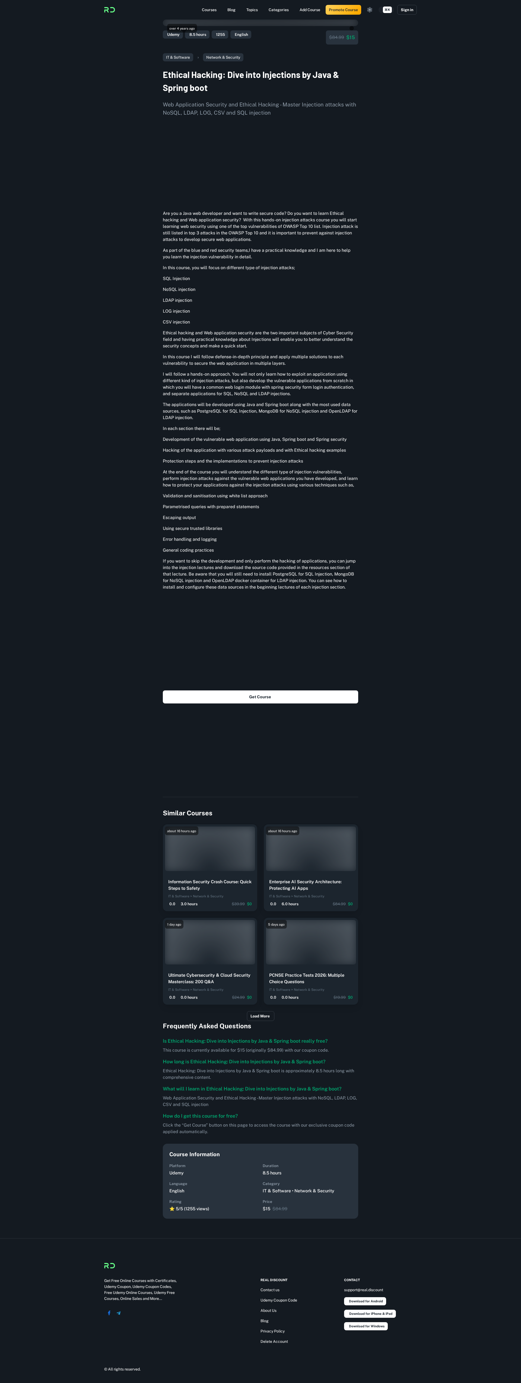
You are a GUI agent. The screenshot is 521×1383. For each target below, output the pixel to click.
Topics (252, 10)
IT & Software (178, 57)
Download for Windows (367, 1326)
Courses (209, 10)
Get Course (260, 696)
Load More (260, 1016)
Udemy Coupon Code (278, 1300)
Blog (231, 10)
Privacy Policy (272, 1331)
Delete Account (274, 1341)
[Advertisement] (260, 161)
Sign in (407, 10)
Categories (279, 10)
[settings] (369, 9)
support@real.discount (363, 1290)
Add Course (310, 10)
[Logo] (109, 9)
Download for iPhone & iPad (370, 1314)
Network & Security (223, 57)
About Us (268, 1310)
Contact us (269, 1290)
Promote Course (343, 10)
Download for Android (366, 1301)
